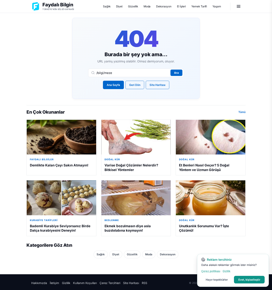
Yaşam (216, 6)
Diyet (119, 6)
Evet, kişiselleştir (249, 279)
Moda (147, 6)
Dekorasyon (163, 6)
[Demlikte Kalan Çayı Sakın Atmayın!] (61, 137)
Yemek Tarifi (199, 6)
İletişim (54, 283)
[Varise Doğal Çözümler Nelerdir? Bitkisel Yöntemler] (136, 137)
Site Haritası (157, 85)
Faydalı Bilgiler (42, 159)
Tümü (242, 112)
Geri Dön (134, 85)
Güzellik (133, 6)
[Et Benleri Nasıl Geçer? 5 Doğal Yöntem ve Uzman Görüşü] (210, 137)
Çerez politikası (210, 271)
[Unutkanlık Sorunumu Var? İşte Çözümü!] (210, 197)
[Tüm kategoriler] (238, 6)
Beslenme (112, 220)
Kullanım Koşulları (85, 283)
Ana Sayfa (113, 85)
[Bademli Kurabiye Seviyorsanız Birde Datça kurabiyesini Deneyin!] (61, 197)
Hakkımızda (39, 283)
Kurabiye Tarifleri (44, 220)
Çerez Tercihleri (110, 283)
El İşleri (181, 6)
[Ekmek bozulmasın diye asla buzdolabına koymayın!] (136, 197)
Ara (176, 72)
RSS (144, 283)
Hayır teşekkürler (217, 279)
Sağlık (107, 6)
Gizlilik (66, 283)
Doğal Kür (112, 159)
